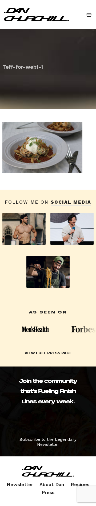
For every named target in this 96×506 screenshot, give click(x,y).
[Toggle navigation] (89, 14)
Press (48, 492)
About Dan (51, 484)
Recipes (80, 484)
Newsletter (20, 484)
